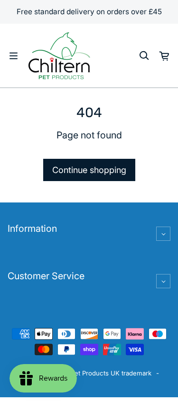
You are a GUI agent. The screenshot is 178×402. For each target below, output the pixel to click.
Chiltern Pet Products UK (83, 373)
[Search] (144, 56)
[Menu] (13, 56)
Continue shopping (89, 170)
